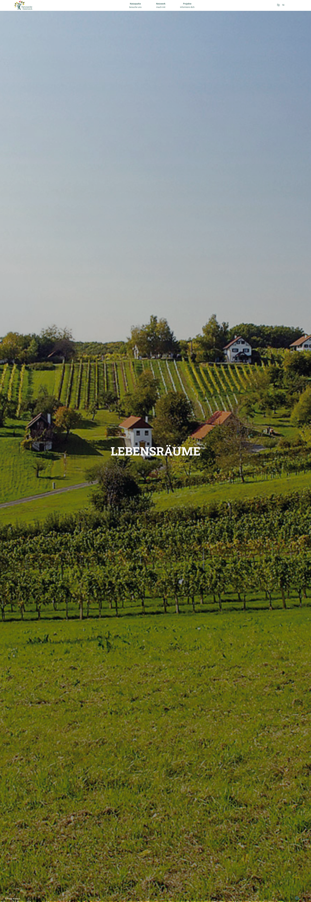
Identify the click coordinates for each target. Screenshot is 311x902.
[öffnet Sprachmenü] (278, 5)
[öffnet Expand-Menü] (283, 5)
